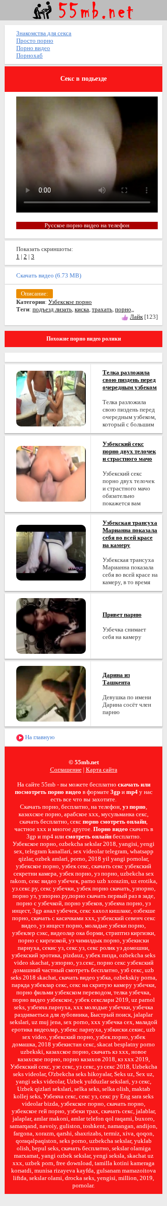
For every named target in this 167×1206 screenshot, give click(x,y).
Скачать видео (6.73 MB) (48, 275)
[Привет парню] (51, 625)
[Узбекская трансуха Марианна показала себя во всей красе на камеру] (51, 551)
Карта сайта (101, 769)
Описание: (34, 293)
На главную (39, 737)
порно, (124, 309)
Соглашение (66, 769)
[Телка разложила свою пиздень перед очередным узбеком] (51, 397)
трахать (102, 309)
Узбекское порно (70, 301)
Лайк (136, 316)
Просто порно (34, 40)
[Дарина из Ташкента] (51, 693)
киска (82, 309)
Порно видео (33, 48)
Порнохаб (29, 55)
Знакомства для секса (43, 33)
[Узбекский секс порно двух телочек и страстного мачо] (51, 473)
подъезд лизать (52, 309)
